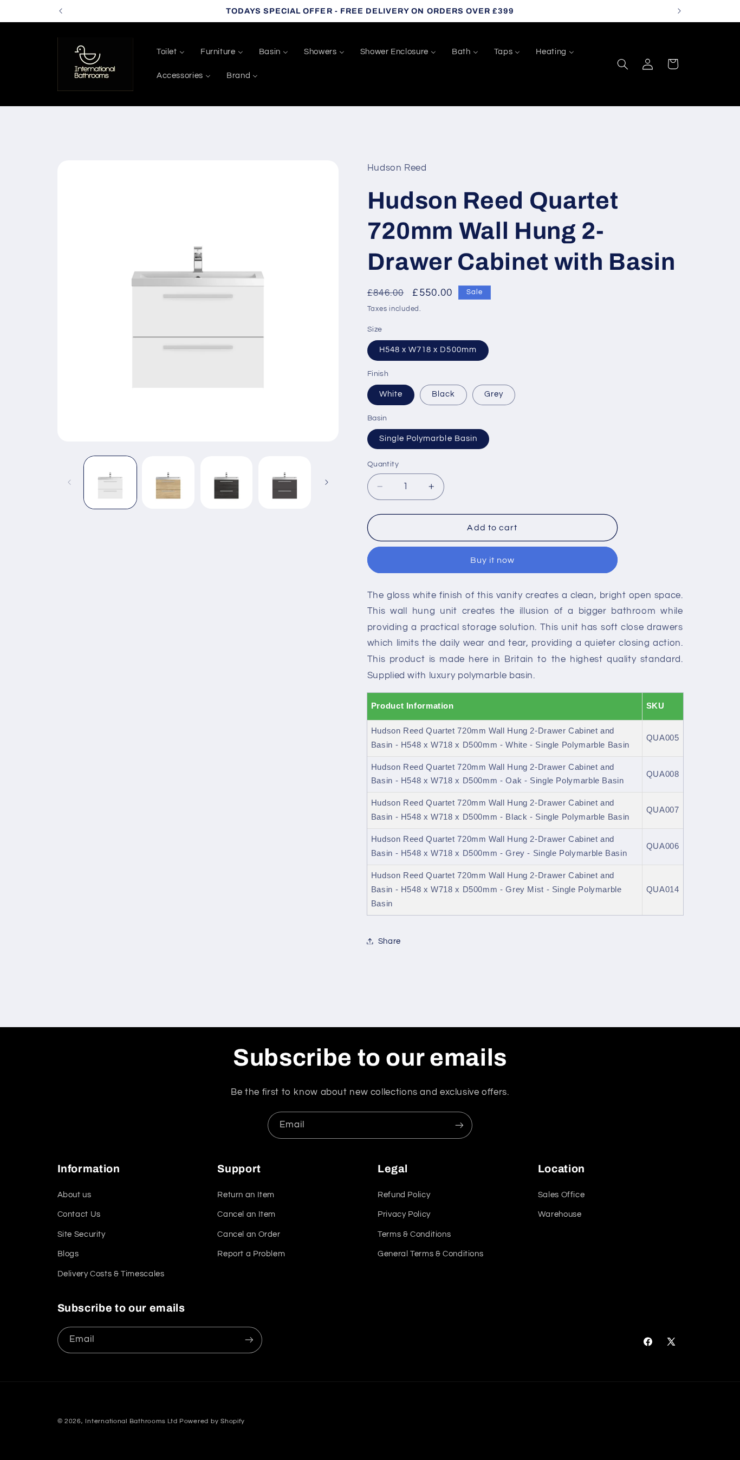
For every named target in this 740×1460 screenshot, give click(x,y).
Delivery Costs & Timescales (111, 1274)
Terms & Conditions (414, 1235)
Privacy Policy (404, 1215)
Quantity (383, 464)
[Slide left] (69, 482)
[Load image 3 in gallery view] (226, 482)
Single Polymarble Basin (428, 438)
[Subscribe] (459, 1125)
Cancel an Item (246, 1215)
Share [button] (389, 941)
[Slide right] (327, 482)
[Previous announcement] (61, 11)
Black (443, 394)
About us (74, 1195)
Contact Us (79, 1215)
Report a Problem (251, 1254)
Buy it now (492, 559)
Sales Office (561, 1195)
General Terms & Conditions (430, 1254)
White (391, 394)
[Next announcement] (679, 11)
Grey (493, 394)
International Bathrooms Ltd (131, 1421)
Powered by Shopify (212, 1421)
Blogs (68, 1254)
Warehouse (560, 1215)
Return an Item (246, 1195)
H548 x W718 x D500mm (428, 350)
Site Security (81, 1235)
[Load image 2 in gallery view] (168, 482)
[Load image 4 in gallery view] (284, 482)
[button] (622, 63)
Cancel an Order (248, 1235)
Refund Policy (404, 1195)
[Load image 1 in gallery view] (110, 482)
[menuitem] (170, 52)
